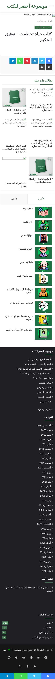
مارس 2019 (45, 561)
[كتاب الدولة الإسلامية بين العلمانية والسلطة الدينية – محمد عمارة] (41, 95)
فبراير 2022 (45, 439)
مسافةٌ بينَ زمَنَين (25, 275)
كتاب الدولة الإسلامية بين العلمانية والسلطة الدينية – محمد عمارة (41, 107)
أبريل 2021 (46, 486)
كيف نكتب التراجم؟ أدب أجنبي (19, 329)
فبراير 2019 (45, 566)
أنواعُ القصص (27, 235)
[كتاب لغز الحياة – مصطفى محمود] (14, 168)
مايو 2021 (46, 482)
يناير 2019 (46, 571)
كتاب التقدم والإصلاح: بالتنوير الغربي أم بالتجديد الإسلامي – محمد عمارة (42, 143)
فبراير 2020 (45, 552)
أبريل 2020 (45, 543)
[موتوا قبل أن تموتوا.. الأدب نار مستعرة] (43, 293)
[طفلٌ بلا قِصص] (43, 266)
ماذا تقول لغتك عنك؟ (42, 378)
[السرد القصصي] (43, 253)
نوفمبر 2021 (45, 453)
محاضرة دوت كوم (45, 409)
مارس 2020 (45, 547)
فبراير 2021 (45, 496)
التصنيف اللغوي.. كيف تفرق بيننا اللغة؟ (34, 369)
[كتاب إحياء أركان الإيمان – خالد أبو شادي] (14, 97)
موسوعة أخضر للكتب (42, 351)
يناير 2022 (46, 444)
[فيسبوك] (49, 61)
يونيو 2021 (46, 477)
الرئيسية (46, 21)
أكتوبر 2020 (45, 514)
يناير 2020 (46, 557)
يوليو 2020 (46, 529)
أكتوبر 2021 (45, 458)
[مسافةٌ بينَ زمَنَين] (43, 280)
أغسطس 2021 (44, 468)
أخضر (5, 650)
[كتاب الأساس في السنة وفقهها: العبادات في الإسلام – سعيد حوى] (14, 130)
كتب (39, 21)
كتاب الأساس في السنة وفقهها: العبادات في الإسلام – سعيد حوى (14, 148)
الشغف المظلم (44, 397)
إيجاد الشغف (45, 401)
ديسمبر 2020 (45, 505)
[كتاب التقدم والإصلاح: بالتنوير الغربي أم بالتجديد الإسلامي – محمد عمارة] (41, 128)
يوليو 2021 (46, 472)
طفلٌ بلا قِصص (26, 262)
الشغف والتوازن (44, 387)
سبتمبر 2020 (45, 519)
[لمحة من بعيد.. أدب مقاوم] (43, 307)
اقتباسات (47, 627)
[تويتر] (42, 61)
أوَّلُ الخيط (28, 222)
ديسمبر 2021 (45, 449)
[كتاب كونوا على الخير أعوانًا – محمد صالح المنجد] (41, 166)
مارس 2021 (45, 491)
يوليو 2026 (46, 430)
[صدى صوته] (43, 212)
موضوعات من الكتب (42, 637)
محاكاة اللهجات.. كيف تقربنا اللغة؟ (35, 373)
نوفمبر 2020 (45, 510)
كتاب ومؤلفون (44, 632)
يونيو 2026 (46, 435)
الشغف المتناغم (44, 392)
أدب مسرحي (46, 27)
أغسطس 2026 (44, 425)
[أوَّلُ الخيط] (43, 226)
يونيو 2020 (46, 533)
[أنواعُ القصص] (43, 239)
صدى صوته (28, 208)
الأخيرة (41, 198)
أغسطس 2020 (44, 524)
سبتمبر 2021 (45, 463)
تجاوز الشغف (45, 383)
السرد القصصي (26, 248)
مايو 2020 (46, 538)
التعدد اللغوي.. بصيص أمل (39, 359)
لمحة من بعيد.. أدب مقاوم (21, 302)
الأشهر (14, 198)
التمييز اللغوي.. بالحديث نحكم (38, 364)
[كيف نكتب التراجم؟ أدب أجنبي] (43, 334)
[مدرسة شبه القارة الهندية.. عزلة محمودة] (43, 320)
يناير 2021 (46, 500)
